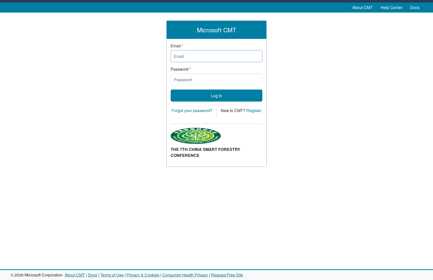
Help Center (391, 7)
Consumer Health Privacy (185, 275)
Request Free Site (227, 275)
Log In (216, 96)
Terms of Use (112, 275)
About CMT (362, 7)
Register (253, 110)
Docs (414, 7)
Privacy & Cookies (143, 275)
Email (177, 46)
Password (181, 69)
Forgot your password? (192, 110)
